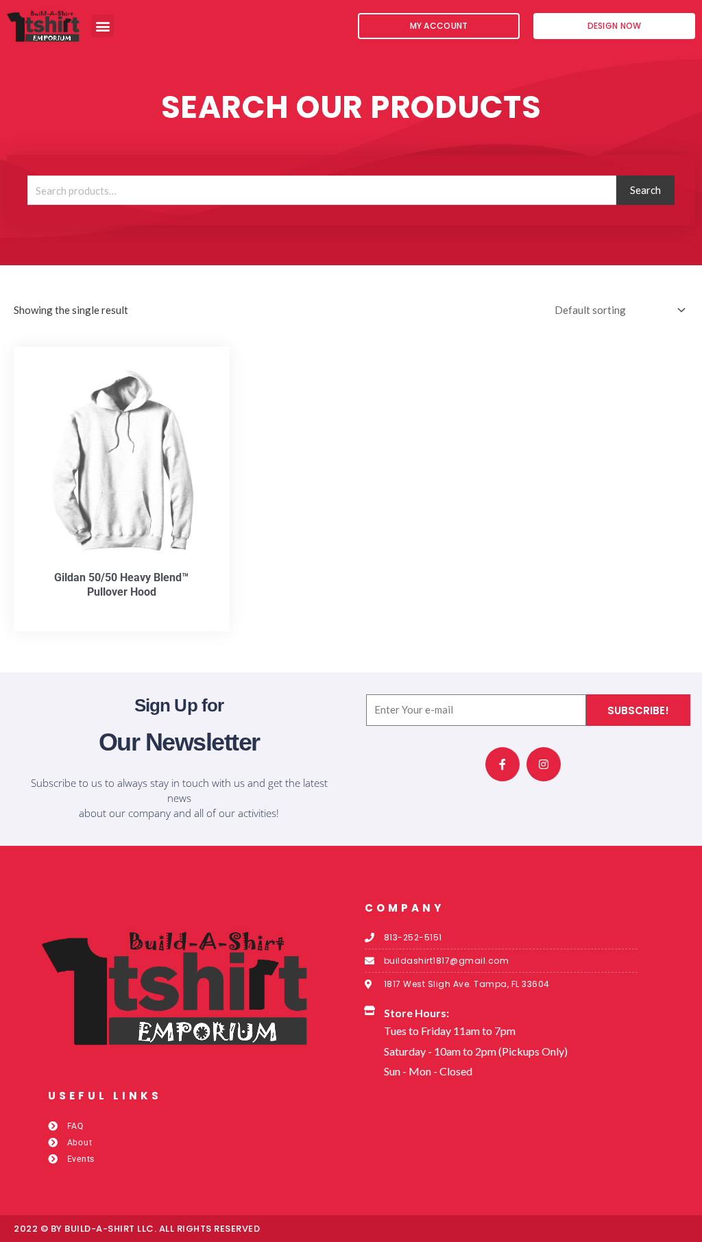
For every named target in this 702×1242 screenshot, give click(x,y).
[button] (102, 25)
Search (645, 190)
